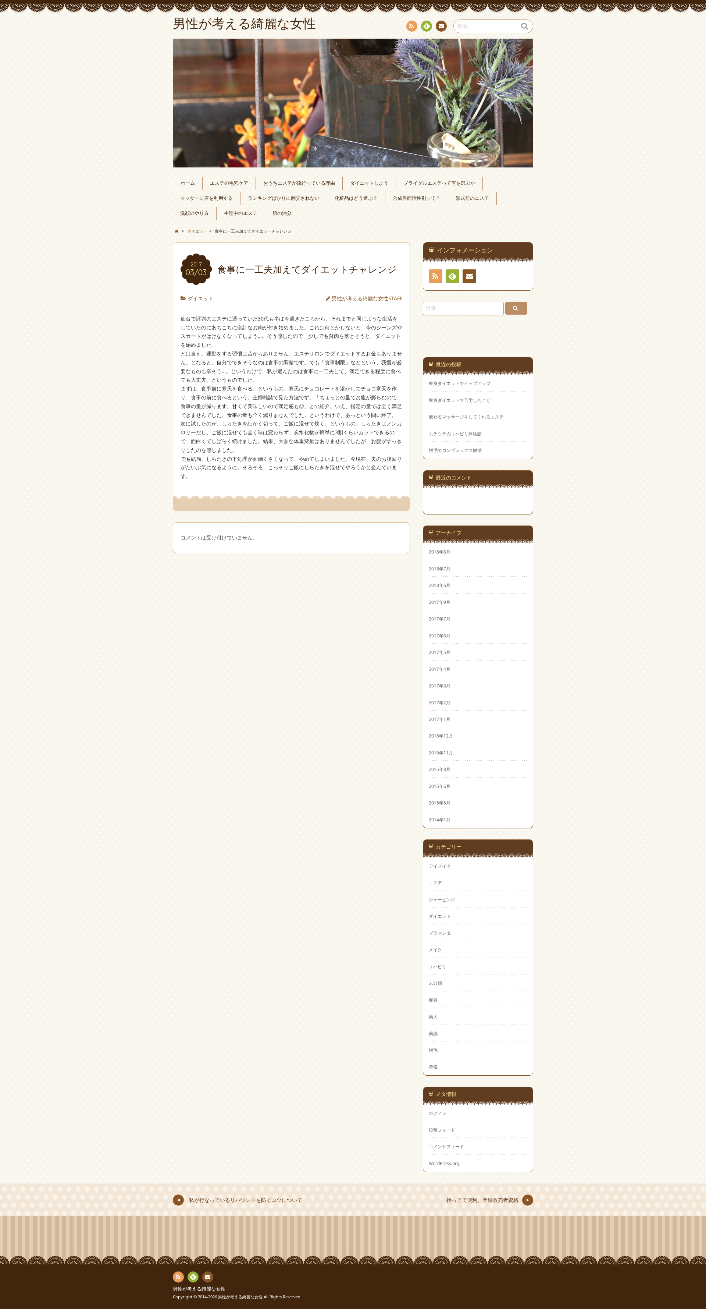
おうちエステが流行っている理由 (299, 183)
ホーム (188, 183)
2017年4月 (439, 669)
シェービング (442, 899)
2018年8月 (439, 552)
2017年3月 (439, 686)
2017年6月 (439, 635)
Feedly (426, 26)
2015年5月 (439, 803)
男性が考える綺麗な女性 (199, 1289)
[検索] (516, 308)
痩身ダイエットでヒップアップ (460, 383)
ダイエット (200, 298)
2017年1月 (439, 719)
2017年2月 (439, 702)
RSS (411, 26)
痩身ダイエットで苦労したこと (460, 400)
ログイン (437, 1113)
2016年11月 (441, 753)
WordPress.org (444, 1163)
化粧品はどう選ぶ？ (356, 198)
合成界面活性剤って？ (417, 198)
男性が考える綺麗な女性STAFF (367, 298)
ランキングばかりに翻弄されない (284, 198)
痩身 (433, 1000)
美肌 (433, 1033)
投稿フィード (442, 1130)
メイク (435, 949)
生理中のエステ (240, 213)
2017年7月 (439, 619)
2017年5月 (439, 652)
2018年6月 (439, 585)
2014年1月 (439, 819)
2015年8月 (439, 769)
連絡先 (441, 26)
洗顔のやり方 (194, 213)
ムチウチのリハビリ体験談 (455, 433)
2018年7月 (439, 569)
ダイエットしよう (369, 183)
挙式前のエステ (472, 198)
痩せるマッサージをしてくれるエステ (466, 417)
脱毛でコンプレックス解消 (455, 450)
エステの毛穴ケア (229, 183)
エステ (435, 882)
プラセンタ (440, 933)
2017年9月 (439, 602)
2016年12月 (441, 736)
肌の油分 (282, 213)
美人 (433, 1016)
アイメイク (440, 866)
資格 (433, 1066)
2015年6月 (439, 786)
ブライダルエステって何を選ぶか (439, 183)
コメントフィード (446, 1146)
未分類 (435, 983)
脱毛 (433, 1050)
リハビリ (437, 966)
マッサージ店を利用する (206, 198)
